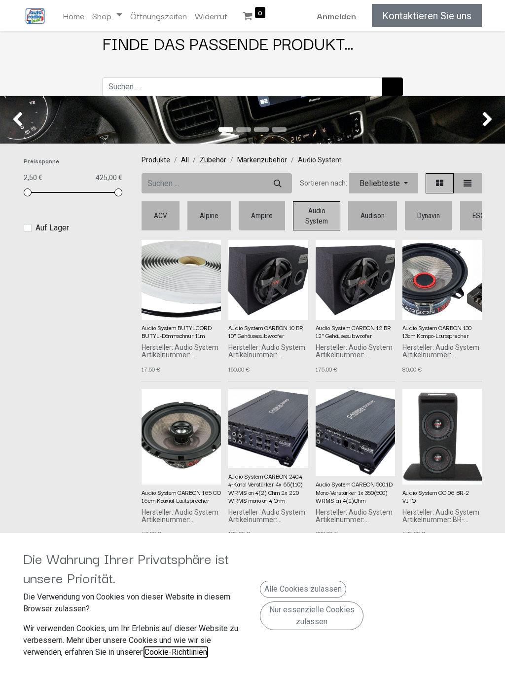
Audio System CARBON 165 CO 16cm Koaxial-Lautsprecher (181, 496)
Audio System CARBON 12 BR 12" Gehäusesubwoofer (353, 331)
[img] (20, 120)
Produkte (156, 160)
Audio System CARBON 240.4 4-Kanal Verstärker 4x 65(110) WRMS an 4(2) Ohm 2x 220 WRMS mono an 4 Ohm (265, 488)
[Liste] (467, 183)
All (185, 160)
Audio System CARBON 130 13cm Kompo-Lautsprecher (436, 331)
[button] (383, 183)
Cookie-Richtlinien (175, 652)
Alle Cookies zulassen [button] (303, 589)
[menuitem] (73, 15)
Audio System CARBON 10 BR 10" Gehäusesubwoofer (265, 331)
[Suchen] (392, 86)
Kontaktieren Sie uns (426, 16)
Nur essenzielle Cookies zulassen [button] (312, 615)
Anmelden (336, 15)
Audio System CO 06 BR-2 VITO (435, 496)
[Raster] (440, 183)
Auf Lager (52, 227)
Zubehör (213, 160)
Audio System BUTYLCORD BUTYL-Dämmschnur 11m (177, 331)
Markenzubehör (262, 160)
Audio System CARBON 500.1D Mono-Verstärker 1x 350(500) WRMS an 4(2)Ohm (354, 492)
